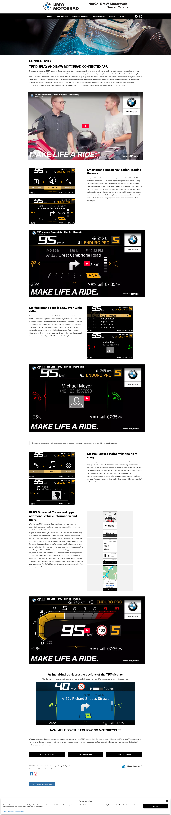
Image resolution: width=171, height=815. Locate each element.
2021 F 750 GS (124, 754)
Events (112, 16)
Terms (47, 769)
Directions (32, 769)
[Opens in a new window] (31, 773)
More (122, 16)
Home (49, 16)
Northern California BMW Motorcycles (124, 739)
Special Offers (99, 16)
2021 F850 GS (85, 754)
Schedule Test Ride (80, 16)
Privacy (40, 769)
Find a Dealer (62, 16)
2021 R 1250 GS (47, 754)
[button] (167, 801)
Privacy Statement (20, 811)
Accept (155, 806)
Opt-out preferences (8, 811)
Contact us (42, 742)
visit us (88, 742)
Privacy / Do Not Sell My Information (42, 784)
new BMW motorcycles (86, 739)
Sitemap (54, 769)
